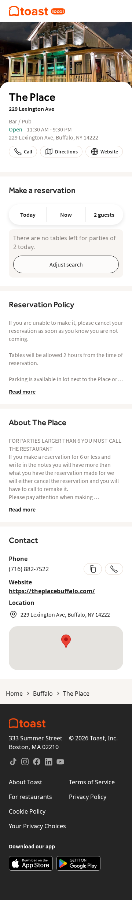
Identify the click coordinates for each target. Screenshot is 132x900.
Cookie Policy (27, 811)
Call (28, 151)
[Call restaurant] (114, 569)
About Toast (25, 782)
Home (14, 693)
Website (109, 151)
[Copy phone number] (93, 569)
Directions (66, 151)
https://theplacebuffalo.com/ (52, 591)
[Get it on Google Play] (78, 863)
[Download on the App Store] (31, 863)
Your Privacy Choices (37, 826)
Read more (22, 391)
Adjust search (66, 264)
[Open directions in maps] (66, 648)
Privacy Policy (87, 797)
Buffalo (43, 693)
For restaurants (30, 797)
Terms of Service (92, 782)
